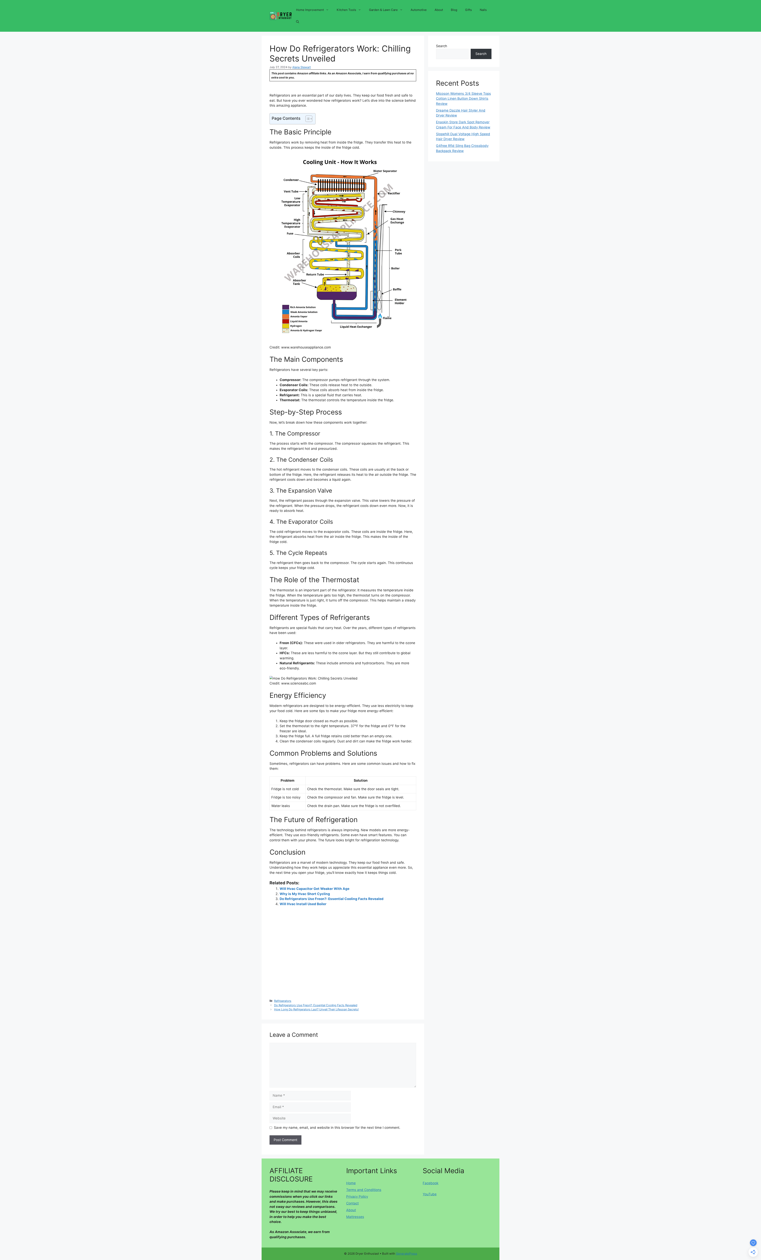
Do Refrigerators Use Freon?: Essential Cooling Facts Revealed (331, 899)
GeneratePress (406, 1253)
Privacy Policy (357, 1197)
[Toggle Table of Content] (306, 118)
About (439, 10)
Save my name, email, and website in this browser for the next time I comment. (337, 1128)
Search (441, 46)
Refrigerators (282, 1000)
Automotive (419, 10)
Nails (483, 10)
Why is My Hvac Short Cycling (305, 894)
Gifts (468, 10)
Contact (352, 1203)
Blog (454, 10)
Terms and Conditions (363, 1190)
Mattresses (355, 1217)
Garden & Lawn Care (383, 10)
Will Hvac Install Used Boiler (303, 904)
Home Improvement (310, 10)
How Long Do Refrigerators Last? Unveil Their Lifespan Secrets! (316, 1009)
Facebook (430, 1183)
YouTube (430, 1194)
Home (351, 1183)
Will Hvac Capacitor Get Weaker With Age (314, 889)
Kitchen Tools (346, 10)
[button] (297, 22)
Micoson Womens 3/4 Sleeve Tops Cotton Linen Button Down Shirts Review (463, 99)
